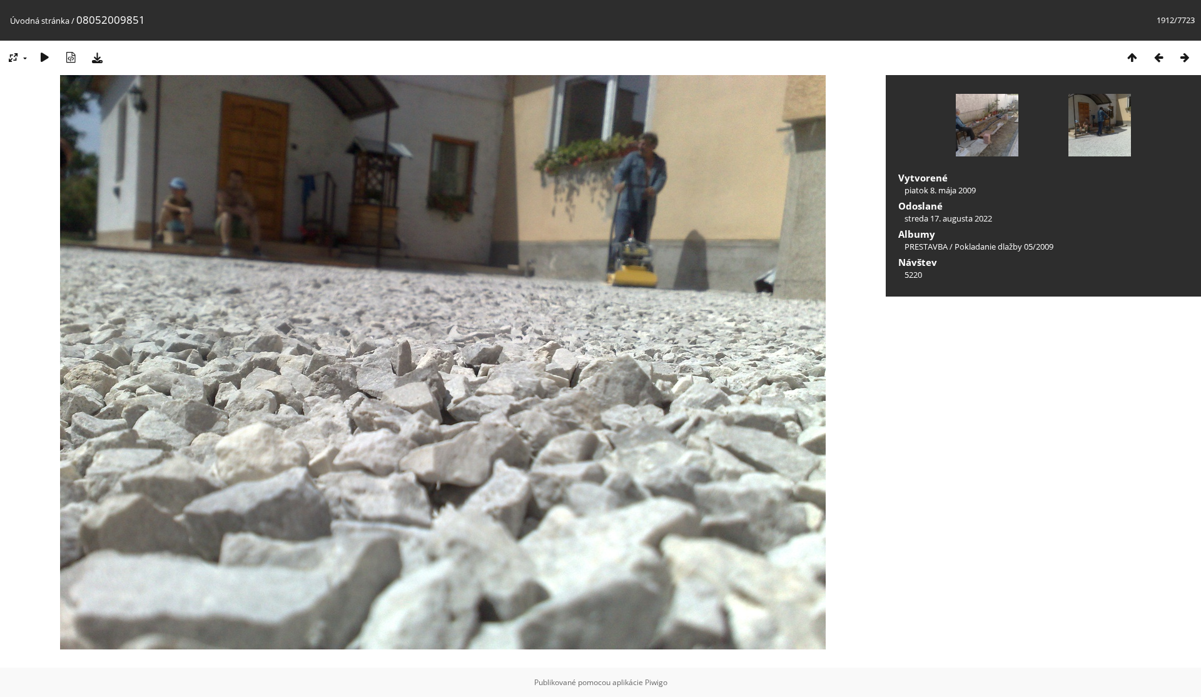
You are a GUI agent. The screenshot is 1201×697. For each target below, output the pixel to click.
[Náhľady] (1132, 57)
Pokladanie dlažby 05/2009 (1004, 246)
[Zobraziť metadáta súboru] (71, 57)
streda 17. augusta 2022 (948, 218)
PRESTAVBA (927, 246)
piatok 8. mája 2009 (940, 190)
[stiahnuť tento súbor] (97, 57)
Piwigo (656, 682)
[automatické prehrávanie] (44, 57)
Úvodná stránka (39, 20)
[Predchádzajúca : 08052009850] (1158, 57)
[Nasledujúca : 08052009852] (1185, 57)
